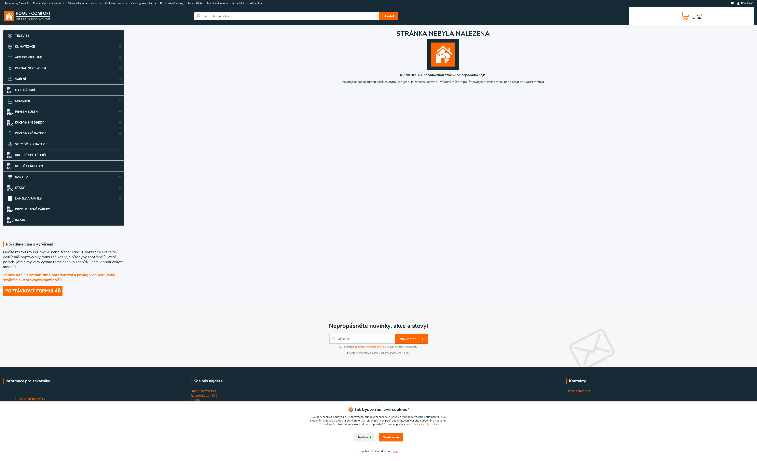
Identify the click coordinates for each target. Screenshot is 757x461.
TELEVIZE (22, 36)
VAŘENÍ (20, 79)
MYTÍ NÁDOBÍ (25, 90)
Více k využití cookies (426, 424)
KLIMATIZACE (25, 47)
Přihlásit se (408, 339)
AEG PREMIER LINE (28, 57)
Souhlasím (391, 437)
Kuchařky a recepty (116, 3)
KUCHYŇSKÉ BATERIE (30, 133)
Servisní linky (195, 3)
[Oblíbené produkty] (732, 3)
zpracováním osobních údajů (372, 346)
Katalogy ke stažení (142, 3)
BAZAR (20, 220)
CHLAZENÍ (22, 101)
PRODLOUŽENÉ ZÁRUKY (32, 209)
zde (395, 451)
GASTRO (21, 177)
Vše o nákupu (76, 3)
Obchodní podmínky (32, 399)
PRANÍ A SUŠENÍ (26, 112)
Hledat (388, 16)
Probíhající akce (216, 3)
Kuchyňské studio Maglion (247, 3)
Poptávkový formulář (17, 3)
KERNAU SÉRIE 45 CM (30, 68)
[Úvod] (97, 16)
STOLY (20, 188)
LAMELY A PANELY (28, 199)
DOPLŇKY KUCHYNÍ (29, 166)
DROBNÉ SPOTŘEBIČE (31, 155)
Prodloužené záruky (171, 3)
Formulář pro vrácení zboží (48, 3)
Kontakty (96, 3)
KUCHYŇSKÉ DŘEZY (29, 123)
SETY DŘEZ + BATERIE (31, 144)
